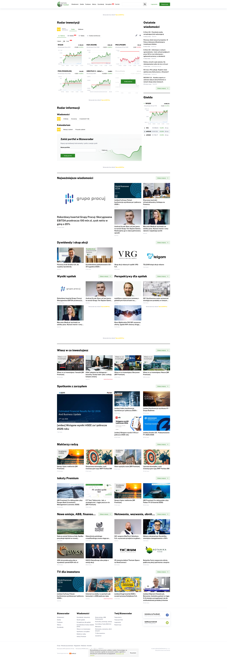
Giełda (82, 4)
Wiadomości (75, 4)
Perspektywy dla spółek (84, 622)
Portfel (117, 4)
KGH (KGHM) (92, 45)
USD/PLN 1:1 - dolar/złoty (96, 71)
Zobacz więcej (161, 88)
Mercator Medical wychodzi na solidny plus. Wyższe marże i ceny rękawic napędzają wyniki (155, 229)
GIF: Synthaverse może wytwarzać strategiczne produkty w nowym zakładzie (156, 300)
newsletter (98, 635)
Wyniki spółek (81, 619)
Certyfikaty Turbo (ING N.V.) (103, 624)
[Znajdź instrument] (145, 4)
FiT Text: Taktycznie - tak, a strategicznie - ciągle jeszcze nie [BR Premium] (98, 502)
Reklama (83, 645)
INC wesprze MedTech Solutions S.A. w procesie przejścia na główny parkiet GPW (127, 538)
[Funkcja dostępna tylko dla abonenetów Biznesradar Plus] (59, 29)
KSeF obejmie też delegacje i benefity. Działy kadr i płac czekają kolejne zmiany (98, 374)
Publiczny (104, 150)
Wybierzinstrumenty (65, 29)
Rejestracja (164, 4)
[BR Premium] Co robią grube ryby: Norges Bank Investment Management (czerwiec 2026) (70, 502)
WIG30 (60, 45)
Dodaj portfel (68, 155)
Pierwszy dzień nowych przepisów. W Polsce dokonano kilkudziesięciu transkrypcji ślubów (155, 42)
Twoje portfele (118, 619)
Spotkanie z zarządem (83, 631)
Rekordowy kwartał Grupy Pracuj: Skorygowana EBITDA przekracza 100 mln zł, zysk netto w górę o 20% (84, 220)
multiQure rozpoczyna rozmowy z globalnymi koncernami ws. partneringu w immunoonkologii (126, 300)
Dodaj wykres (128, 81)
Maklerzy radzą (81, 634)
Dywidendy (101, 4)
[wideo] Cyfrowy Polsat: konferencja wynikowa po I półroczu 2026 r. (127, 202)
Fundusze (88, 4)
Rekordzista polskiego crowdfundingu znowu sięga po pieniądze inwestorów (97, 538)
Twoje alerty (118, 617)
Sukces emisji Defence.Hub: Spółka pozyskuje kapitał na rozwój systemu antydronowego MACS (70, 538)
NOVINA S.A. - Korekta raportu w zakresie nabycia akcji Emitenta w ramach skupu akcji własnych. (154, 80)
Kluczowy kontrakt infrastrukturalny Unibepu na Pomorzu (154, 202)
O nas (58, 645)
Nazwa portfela (65, 147)
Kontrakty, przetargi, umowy (103, 621)
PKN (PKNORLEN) (65, 71)
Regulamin (77, 645)
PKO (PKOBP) (120, 45)
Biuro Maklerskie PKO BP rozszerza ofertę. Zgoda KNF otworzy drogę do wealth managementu (127, 324)
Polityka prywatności (67, 645)
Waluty (94, 4)
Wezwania (98, 626)
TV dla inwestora (100, 633)
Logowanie (154, 4)
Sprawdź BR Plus (120, 14)
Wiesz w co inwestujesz (83, 629)
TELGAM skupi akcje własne (153, 264)
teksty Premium (81, 636)
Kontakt (89, 645)
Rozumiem (133, 653)
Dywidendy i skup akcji (83, 617)
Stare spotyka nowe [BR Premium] (127, 466)
